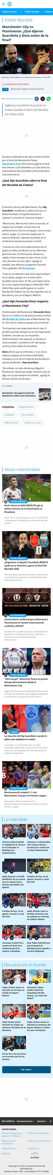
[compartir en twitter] (42, 99)
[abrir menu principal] (3, 4)
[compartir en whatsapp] (48, 99)
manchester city (26, 407)
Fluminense (9, 415)
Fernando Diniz (11, 423)
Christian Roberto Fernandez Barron (19, 99)
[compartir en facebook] (37, 99)
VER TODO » (26, 1069)
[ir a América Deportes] (9, 4)
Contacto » (6, 1153)
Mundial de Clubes (33, 423)
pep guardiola (27, 415)
